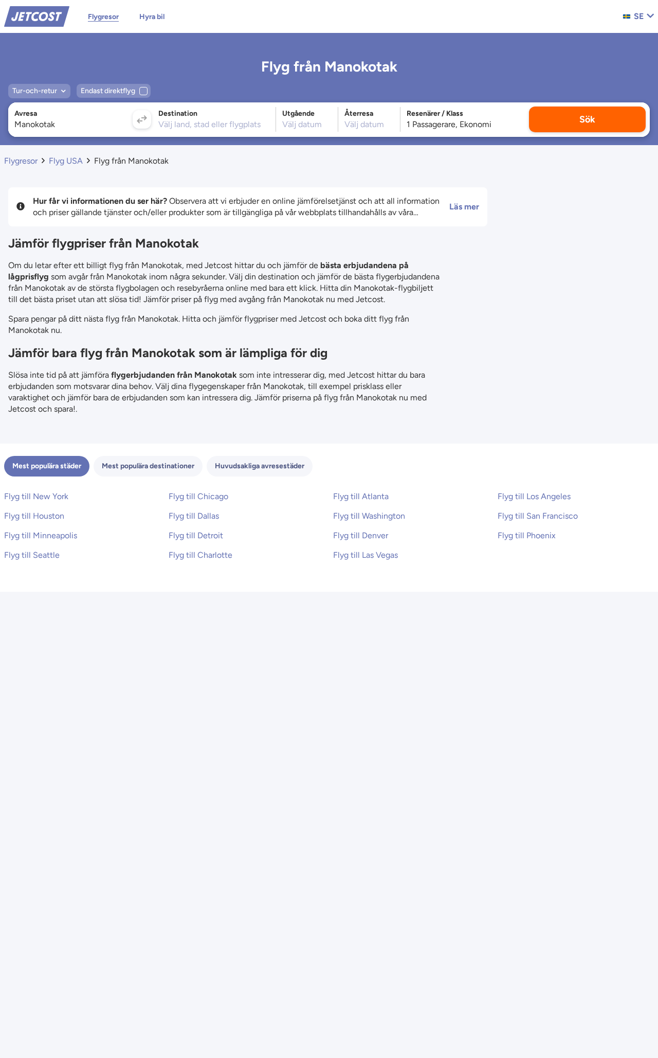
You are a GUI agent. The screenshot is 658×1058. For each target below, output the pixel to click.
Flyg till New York (36, 496)
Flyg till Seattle (32, 555)
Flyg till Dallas (194, 516)
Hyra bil (151, 16)
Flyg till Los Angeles (534, 496)
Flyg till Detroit (196, 535)
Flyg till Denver (360, 535)
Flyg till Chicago (198, 496)
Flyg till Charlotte (200, 555)
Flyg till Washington (369, 516)
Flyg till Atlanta (361, 496)
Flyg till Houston (34, 516)
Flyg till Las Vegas (365, 555)
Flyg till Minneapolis (40, 535)
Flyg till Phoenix (527, 535)
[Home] (36, 16)
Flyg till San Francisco (538, 516)
